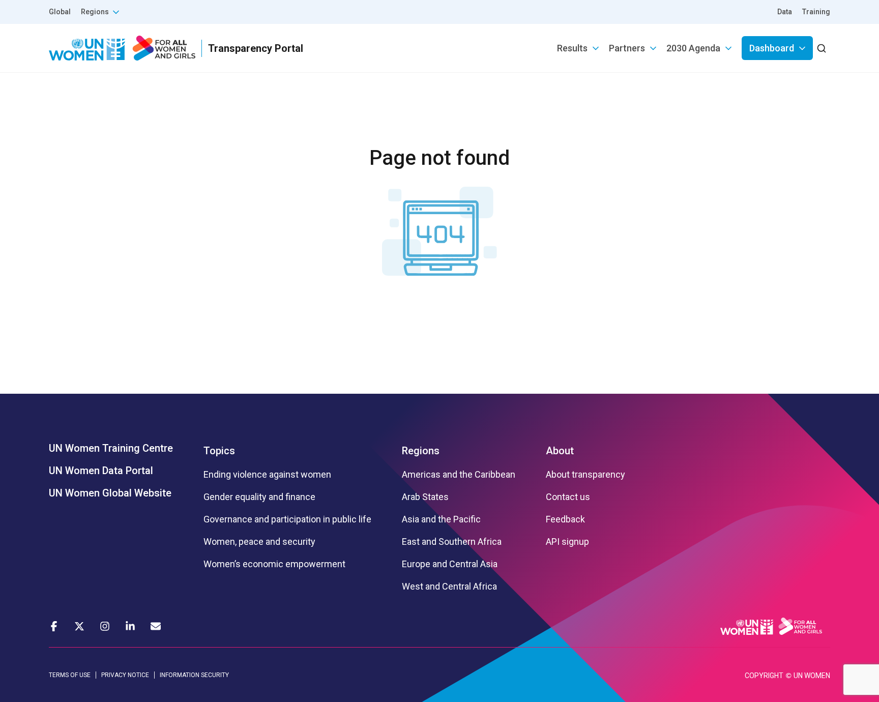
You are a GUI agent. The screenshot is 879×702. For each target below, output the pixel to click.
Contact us (568, 497)
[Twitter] (79, 626)
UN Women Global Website (110, 492)
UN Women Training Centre (111, 448)
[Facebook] (54, 626)
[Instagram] (105, 626)
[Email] (156, 626)
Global (60, 12)
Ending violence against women (267, 474)
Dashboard (771, 48)
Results (572, 48)
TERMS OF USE (70, 675)
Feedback (565, 519)
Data (784, 12)
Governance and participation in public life (287, 519)
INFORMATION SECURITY (194, 675)
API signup (567, 541)
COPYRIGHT (764, 675)
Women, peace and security (259, 541)
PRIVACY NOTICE (125, 675)
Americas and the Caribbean (458, 474)
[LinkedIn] (130, 626)
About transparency (585, 474)
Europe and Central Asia (449, 564)
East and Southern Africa (452, 541)
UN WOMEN (812, 675)
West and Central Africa (449, 586)
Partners (627, 48)
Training (816, 12)
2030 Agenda (693, 48)
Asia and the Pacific (441, 519)
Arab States (425, 497)
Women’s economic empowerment (274, 564)
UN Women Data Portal (101, 470)
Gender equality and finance (259, 497)
